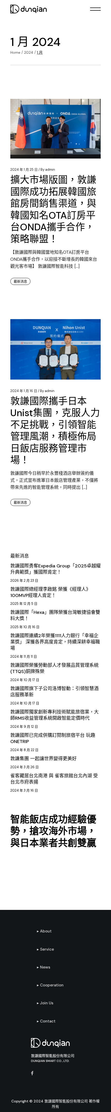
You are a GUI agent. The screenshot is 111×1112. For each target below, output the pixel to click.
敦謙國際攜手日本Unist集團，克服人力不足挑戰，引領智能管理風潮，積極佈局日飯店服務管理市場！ (55, 430)
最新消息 (20, 281)
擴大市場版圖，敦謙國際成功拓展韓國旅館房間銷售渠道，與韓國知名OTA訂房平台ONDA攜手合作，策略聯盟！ (53, 209)
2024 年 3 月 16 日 (24, 790)
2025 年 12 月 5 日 (23, 603)
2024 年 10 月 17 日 (24, 680)
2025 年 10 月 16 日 (24, 627)
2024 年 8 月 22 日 (24, 750)
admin (48, 169)
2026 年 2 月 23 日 (24, 580)
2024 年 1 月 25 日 (24, 169)
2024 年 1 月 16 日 (23, 391)
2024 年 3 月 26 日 (24, 767)
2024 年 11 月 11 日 (23, 656)
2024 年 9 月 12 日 (24, 726)
